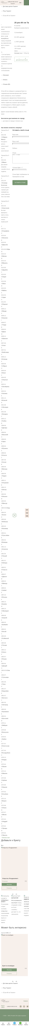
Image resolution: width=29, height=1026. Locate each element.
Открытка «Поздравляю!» (10, 878)
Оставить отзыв (20, 182)
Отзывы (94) (6, 84)
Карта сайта (2, 1006)
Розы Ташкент (7, 11)
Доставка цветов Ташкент (10, 6)
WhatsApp (9, 884)
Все (2, 845)
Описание (6, 75)
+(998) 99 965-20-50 (13, 1)
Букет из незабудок (8, 965)
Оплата (5, 79)
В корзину (9, 888)
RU (20, 2)
